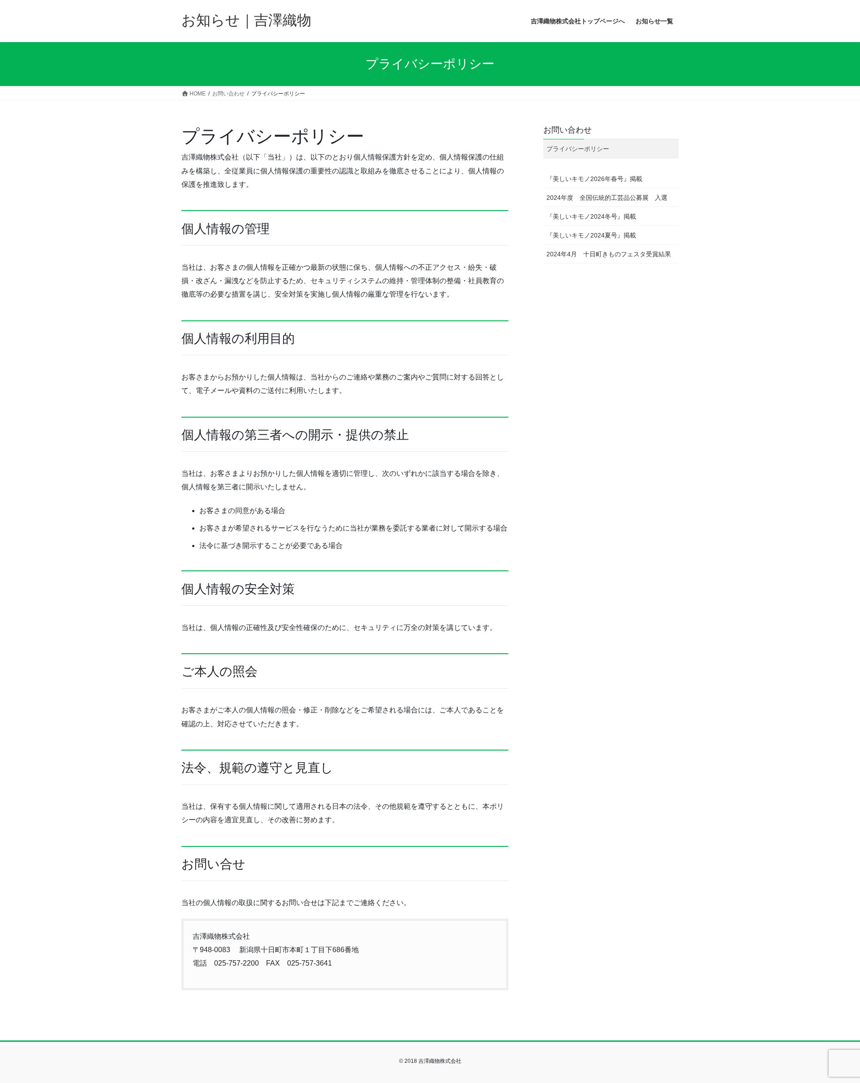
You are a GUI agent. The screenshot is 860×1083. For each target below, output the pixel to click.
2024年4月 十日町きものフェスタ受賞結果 (608, 254)
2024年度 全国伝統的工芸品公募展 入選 (606, 197)
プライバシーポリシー (577, 148)
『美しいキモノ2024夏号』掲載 (591, 235)
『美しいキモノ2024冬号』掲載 (591, 216)
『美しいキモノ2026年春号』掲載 (594, 178)
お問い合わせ (567, 129)
